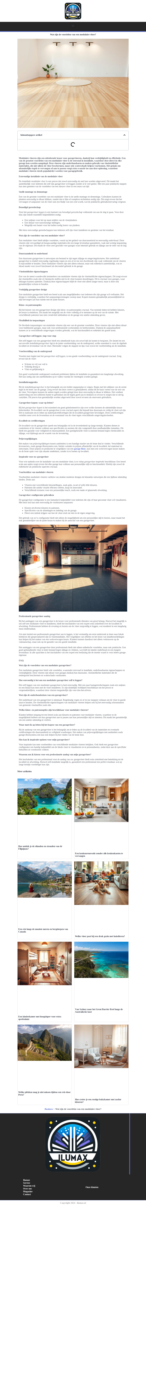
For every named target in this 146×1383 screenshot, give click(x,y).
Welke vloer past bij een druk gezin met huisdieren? (100, 936)
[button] (73, 25)
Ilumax (26, 1180)
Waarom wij (29, 1186)
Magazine (28, 1191)
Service (26, 1183)
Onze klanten (92, 1187)
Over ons (27, 1188)
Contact (27, 1194)
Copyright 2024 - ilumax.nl (73, 1203)
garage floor (80, 449)
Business (49, 1109)
